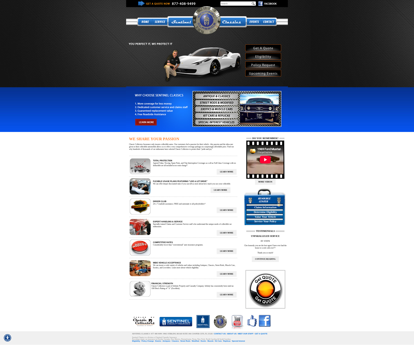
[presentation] (226, 172)
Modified (195, 341)
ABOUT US (231, 334)
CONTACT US (220, 334)
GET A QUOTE (261, 334)
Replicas (226, 341)
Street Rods (185, 341)
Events (158, 341)
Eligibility (136, 341)
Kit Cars (218, 341)
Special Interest (238, 341)
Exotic (203, 341)
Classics (175, 341)
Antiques (166, 341)
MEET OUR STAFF (245, 334)
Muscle (210, 341)
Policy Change (148, 341)
